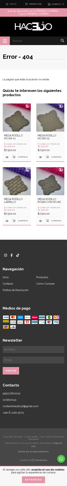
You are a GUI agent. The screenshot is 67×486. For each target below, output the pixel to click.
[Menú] (5, 41)
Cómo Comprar (45, 283)
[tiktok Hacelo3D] (18, 255)
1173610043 (9, 399)
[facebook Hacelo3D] (11, 255)
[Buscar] (62, 40)
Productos (42, 277)
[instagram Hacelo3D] (5, 255)
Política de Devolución (16, 290)
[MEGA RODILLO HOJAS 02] (41, 157)
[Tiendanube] (33, 460)
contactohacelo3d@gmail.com (20, 406)
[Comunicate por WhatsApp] (61, 459)
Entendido (33, 480)
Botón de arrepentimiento (33, 451)
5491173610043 (11, 393)
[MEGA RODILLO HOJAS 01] (7, 157)
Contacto (8, 283)
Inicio (6, 277)
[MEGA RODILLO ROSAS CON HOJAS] (41, 221)
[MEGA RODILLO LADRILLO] (7, 221)
